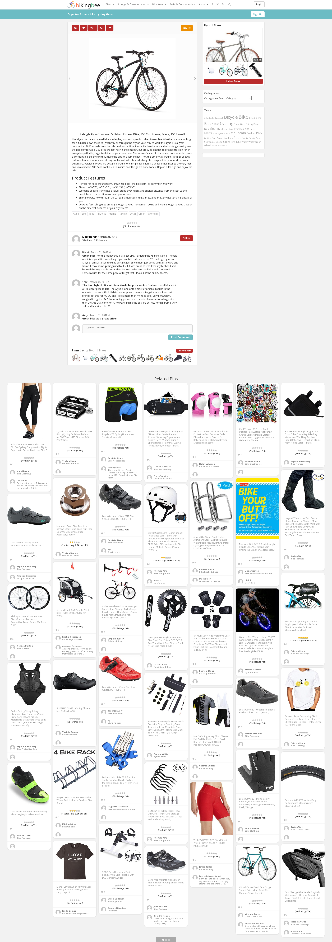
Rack (230, 138)
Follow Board (184, 350)
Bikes (108, 4)
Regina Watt (296, 556)
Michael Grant (69, 824)
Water (245, 141)
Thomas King (160, 570)
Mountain (238, 133)
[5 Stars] (136, 223)
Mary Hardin (23, 471)
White (214, 145)
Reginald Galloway (300, 461)
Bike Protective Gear (209, 466)
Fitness (102, 213)
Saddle (245, 138)
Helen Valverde (207, 464)
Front (206, 129)
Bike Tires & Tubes (300, 829)
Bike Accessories (116, 460)
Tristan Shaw (69, 461)
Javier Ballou (206, 866)
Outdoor (251, 133)
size (213, 142)
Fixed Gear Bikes (70, 555)
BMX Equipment (162, 573)
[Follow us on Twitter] (217, 4)
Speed (219, 141)
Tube (238, 141)
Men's (208, 133)
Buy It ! (187, 28)
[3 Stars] (132, 223)
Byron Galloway (116, 898)
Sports (226, 141)
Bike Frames (296, 464)
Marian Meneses (162, 466)
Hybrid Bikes (97, 350)
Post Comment (180, 337)
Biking (258, 117)
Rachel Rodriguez (71, 636)
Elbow (236, 124)
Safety (252, 138)
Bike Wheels (23, 648)
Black (92, 213)
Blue (216, 124)
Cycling (226, 123)
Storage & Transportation (132, 4)
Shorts (207, 141)
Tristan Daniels (70, 553)
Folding (249, 124)
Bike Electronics (253, 464)
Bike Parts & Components (75, 913)
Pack (259, 133)
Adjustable (209, 118)
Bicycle (231, 117)
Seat (258, 138)
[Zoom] (101, 28)
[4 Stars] (134, 223)
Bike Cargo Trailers (72, 639)
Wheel (207, 145)
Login (259, 4)
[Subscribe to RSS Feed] (223, 4)
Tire (233, 141)
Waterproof (254, 141)
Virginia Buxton (116, 638)
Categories (211, 98)
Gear (213, 128)
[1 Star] (128, 223)
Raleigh (123, 213)
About (202, 4)
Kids (247, 128)
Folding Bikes (115, 641)
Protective (222, 138)
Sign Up (257, 14)
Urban (142, 213)
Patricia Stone (115, 458)
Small (133, 213)
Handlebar (222, 129)
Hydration (239, 129)
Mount (227, 133)
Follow (186, 238)
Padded (207, 138)
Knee (252, 129)
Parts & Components (181, 4)
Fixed (242, 124)
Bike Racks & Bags (163, 469)
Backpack (219, 118)
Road (237, 137)
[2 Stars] (130, 223)
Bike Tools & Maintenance (258, 573)
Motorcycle (218, 133)
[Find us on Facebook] (212, 4)
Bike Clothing (24, 473)
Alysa (76, 213)
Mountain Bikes (70, 463)
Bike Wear (158, 4)
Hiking (230, 129)
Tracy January (115, 710)
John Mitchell (24, 835)
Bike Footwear (297, 558)
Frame (112, 213)
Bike (84, 213)
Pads (214, 138)
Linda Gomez (252, 570)
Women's (153, 213)
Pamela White (206, 569)
